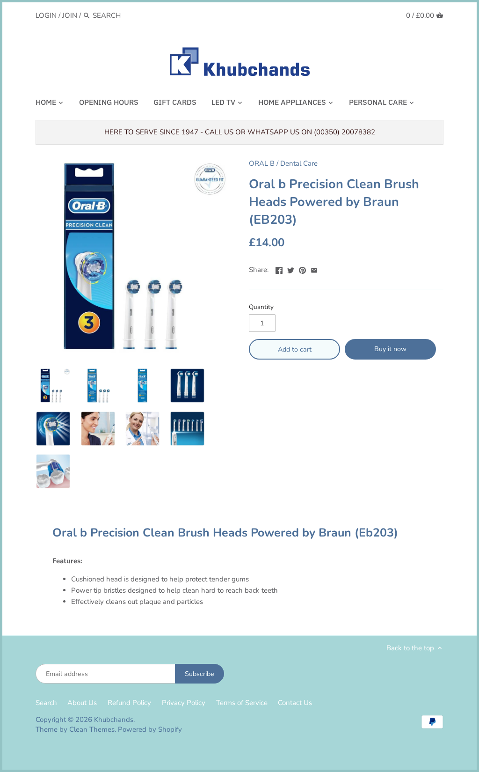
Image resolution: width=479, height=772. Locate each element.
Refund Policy (129, 702)
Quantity (261, 307)
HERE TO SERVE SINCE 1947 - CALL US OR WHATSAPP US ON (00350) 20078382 (239, 132)
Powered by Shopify (150, 729)
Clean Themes (92, 729)
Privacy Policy (183, 702)
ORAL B (262, 163)
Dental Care (299, 163)
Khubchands (113, 719)
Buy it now (390, 349)
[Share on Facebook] (279, 268)
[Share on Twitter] (290, 268)
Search (46, 702)
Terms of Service (242, 702)
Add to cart (295, 349)
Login (46, 15)
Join (69, 15)
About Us (82, 702)
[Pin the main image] (302, 268)
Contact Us (295, 702)
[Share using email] (314, 268)
